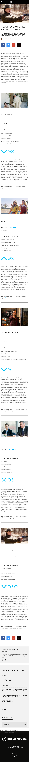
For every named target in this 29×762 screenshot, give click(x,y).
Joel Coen (19, 556)
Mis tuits (4, 675)
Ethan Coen (11, 556)
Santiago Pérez (7, 38)
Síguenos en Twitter (15, 747)
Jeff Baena (11, 120)
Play (6, 298)
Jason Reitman (12, 449)
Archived (5, 685)
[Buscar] (27, 2)
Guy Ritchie (11, 339)
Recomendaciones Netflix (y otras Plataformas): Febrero (14, 696)
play (6, 188)
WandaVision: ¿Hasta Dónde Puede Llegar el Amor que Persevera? (14, 690)
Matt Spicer (12, 227)
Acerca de (15, 746)
